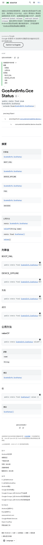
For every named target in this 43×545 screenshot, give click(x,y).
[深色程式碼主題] (40, 262)
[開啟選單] (3, 2)
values (6, 240)
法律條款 (20, 533)
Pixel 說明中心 (6, 512)
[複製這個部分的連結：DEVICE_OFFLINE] (21, 273)
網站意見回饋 (7, 536)
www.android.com (8, 515)
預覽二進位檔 (6, 464)
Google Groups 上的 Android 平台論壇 (14, 493)
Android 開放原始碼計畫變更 (14, 26)
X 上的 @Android (7, 480)
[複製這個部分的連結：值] (6, 388)
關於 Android (6, 533)
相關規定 (5, 457)
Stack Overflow (7, 522)
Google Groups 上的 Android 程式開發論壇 (16, 496)
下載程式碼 (5, 461)
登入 (39, 2)
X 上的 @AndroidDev (9, 483)
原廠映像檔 (5, 468)
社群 (14, 533)
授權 (26, 533)
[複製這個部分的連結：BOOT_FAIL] (15, 256)
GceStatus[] (20, 234)
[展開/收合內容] (16, 62)
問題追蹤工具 (6, 525)
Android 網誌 (6, 486)
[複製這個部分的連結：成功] (8, 307)
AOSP (3, 53)
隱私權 (32, 533)
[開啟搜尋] (30, 2)
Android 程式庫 (7, 454)
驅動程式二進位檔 (7, 471)
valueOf (7, 229)
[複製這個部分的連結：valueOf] (11, 333)
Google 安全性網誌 (8, 490)
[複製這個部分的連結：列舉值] (11, 250)
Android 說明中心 (7, 508)
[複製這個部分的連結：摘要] (9, 144)
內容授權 (27, 436)
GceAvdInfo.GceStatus (24, 106)
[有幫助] (14, 57)
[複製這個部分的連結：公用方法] (14, 327)
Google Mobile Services (9, 519)
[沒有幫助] (18, 57)
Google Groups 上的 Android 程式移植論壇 (16, 500)
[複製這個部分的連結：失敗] (8, 290)
